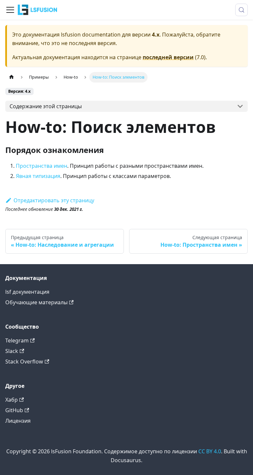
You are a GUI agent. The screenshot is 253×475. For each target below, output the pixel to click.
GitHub (14, 410)
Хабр (11, 399)
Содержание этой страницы (46, 106)
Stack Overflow (24, 361)
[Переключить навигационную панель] (10, 10)
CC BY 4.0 (209, 451)
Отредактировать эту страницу (54, 200)
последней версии (168, 57)
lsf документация (27, 291)
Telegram (17, 340)
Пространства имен (41, 165)
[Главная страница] (11, 77)
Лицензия (18, 420)
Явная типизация (38, 176)
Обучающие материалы (36, 302)
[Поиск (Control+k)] (241, 10)
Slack (11, 351)
